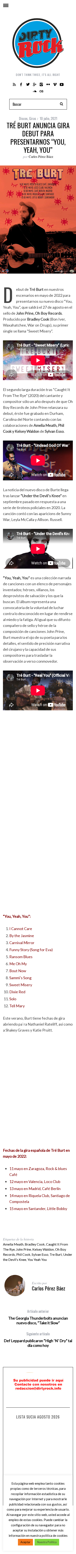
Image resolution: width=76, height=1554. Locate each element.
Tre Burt (56, 1254)
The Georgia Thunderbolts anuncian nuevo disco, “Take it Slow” (38, 1317)
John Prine (23, 1249)
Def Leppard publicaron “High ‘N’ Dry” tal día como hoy (38, 1339)
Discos (23, 118)
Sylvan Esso (40, 1254)
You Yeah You (37, 1259)
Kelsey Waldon (43, 1249)
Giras (32, 118)
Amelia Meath (13, 1244)
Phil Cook (23, 1254)
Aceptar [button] (25, 1542)
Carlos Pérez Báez (41, 156)
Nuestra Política (47, 1542)
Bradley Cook (35, 1244)
